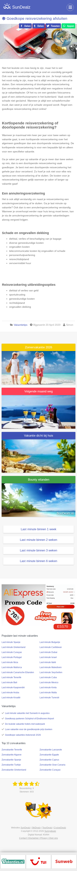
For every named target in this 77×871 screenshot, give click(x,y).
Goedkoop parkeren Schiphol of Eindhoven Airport (29, 718)
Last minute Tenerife (11, 677)
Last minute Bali (9, 682)
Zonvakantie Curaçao (50, 770)
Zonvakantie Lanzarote (51, 749)
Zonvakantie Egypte (49, 754)
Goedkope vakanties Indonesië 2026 (23, 735)
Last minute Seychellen (51, 672)
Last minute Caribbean (51, 647)
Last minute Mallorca (12, 667)
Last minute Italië (48, 662)
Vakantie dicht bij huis (38, 435)
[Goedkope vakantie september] (38, 411)
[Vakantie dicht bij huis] (38, 455)
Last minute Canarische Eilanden (18, 672)
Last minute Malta (48, 692)
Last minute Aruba (10, 692)
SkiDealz (36, 827)
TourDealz (47, 827)
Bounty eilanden (38, 479)
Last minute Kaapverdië (13, 687)
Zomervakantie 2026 (38, 347)
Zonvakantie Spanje (11, 759)
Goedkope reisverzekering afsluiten (37, 18)
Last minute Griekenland (13, 647)
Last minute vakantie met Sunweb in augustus (27, 713)
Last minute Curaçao (12, 652)
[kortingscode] (38, 605)
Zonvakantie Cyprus (49, 759)
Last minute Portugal (12, 657)
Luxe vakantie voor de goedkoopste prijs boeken (28, 729)
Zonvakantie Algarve (11, 754)
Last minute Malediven (51, 667)
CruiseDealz (60, 827)
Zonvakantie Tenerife (12, 749)
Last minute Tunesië (49, 697)
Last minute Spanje (11, 642)
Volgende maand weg (38, 391)
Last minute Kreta (48, 687)
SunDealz (25, 827)
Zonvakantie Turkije (11, 765)
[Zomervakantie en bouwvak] (38, 367)
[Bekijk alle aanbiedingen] (13, 861)
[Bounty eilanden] (38, 499)
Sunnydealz (50, 831)
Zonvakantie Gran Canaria (52, 765)
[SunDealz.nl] (27, 784)
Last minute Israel (48, 657)
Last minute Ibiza (10, 662)
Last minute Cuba (48, 677)
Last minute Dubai (48, 652)
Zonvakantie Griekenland (14, 770)
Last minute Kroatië (11, 697)
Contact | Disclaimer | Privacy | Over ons (38, 838)
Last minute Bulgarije (50, 642)
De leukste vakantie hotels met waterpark (25, 724)
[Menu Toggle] (70, 7)
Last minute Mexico (49, 682)
